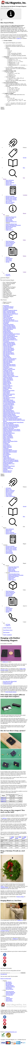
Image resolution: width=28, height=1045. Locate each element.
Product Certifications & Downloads (13, 225)
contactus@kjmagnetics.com (11, 1031)
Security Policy (9, 260)
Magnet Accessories (10, 491)
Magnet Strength (9, 220)
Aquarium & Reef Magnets (8, 404)
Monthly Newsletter (10, 218)
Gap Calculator (9, 200)
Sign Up (2, 108)
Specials (24, 157)
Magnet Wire (5, 464)
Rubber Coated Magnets (8, 379)
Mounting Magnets (7, 331)
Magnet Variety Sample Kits (9, 394)
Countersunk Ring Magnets (8, 342)
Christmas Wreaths (4, 887)
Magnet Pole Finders (7, 434)
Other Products (6, 453)
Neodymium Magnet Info (11, 216)
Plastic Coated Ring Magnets (9, 343)
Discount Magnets (9, 989)
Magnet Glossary (9, 227)
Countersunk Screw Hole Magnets (10, 427)
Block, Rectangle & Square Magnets (10, 320)
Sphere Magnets (6, 392)
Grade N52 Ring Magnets (8, 350)
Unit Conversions (9, 203)
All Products (8, 488)
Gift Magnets (6, 448)
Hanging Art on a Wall (7, 682)
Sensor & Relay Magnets (8, 407)
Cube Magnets (6, 322)
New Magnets (6, 396)
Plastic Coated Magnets (8, 378)
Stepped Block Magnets (8, 329)
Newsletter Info (4, 974)
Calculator (25, 195)
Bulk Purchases (9, 245)
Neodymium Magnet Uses (11, 221)
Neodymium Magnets (7, 449)
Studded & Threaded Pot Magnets (10, 310)
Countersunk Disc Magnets (8, 319)
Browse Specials (9, 492)
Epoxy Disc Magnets (7, 318)
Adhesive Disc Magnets (8, 317)
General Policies (9, 258)
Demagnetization (9, 552)
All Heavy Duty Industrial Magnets (10, 417)
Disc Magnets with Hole (8, 307)
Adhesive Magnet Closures (8, 375)
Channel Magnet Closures (8, 372)
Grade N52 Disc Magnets (8, 348)
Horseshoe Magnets (7, 471)
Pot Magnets (5, 309)
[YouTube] (4, 962)
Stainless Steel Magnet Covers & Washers (11, 430)
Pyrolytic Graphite (7, 467)
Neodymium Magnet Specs (11, 224)
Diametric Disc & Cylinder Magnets (10, 313)
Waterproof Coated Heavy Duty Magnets (11, 429)
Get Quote (8, 274)
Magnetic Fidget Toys (7, 470)
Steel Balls (5, 469)
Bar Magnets (5, 323)
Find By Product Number (11, 184)
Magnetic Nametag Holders (8, 390)
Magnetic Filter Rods (7, 388)
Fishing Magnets (6, 363)
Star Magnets (6, 389)
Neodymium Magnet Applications (10, 450)
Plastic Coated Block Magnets (9, 326)
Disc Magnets (6, 305)
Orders (24, 240)
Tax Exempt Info (9, 244)
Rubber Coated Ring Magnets (9, 344)
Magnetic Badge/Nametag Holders (10, 441)
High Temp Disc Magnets (8, 352)
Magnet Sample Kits (7, 446)
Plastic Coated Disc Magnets (9, 311)
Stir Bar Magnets (6, 391)
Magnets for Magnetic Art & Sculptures (11, 416)
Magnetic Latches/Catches (8, 428)
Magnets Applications (10, 490)
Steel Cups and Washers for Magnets (10, 460)
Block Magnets (9, 983)
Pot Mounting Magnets (8, 332)
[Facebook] (4, 955)
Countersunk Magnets (7, 377)
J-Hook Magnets (6, 356)
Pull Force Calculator (10, 196)
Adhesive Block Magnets (8, 324)
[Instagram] (4, 959)
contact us (19, 38)
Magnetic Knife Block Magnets (9, 415)
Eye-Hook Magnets (7, 357)
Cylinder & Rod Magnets (8, 306)
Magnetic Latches (6, 387)
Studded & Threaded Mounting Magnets (11, 333)
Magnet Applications (7, 447)
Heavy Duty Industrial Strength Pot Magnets (12, 418)
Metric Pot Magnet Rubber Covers (10, 339)
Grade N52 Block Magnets (8, 349)
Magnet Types (9, 489)
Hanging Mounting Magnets (9, 337)
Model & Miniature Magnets (9, 401)
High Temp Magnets (7, 351)
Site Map (7, 261)
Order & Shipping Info (10, 242)
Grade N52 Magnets (7, 346)
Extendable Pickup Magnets (9, 466)
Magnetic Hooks (6, 438)
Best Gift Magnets (7, 454)
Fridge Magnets (6, 398)
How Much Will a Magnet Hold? (10, 681)
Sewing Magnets (6, 316)
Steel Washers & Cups (7, 371)
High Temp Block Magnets (8, 353)
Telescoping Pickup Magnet (9, 433)
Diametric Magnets (7, 382)
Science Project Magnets (8, 408)
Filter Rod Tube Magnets (8, 423)
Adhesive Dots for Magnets (8, 458)
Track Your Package (10, 241)
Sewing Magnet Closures (8, 374)
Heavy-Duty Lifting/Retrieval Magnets (11, 425)
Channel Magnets (6, 330)
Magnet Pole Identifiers (8, 462)
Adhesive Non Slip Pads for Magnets (10, 461)
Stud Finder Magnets (7, 409)
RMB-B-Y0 (3, 801)
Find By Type (8, 183)
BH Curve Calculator (10, 202)
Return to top (3, 978)
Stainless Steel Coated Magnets (9, 338)
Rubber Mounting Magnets (10, 691)
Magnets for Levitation (8, 405)
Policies (24, 256)
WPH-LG (3, 886)
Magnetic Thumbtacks (7, 435)
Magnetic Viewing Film (8, 468)
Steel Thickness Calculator (11, 199)
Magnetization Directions (11, 226)
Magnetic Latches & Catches (9, 369)
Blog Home (8, 978)
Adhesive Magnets (7, 440)
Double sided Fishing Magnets (9, 365)
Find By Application (10, 182)
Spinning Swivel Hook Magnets (9, 358)
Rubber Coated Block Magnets (9, 328)
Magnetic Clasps (6, 384)
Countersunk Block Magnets (9, 325)
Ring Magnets (6, 340)
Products (25, 147)
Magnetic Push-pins (7, 383)
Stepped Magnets (6, 381)
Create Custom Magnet (10, 496)
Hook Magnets (6, 355)
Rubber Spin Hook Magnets (9, 359)
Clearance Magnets (7, 457)
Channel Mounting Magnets (9, 335)
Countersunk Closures (7, 370)
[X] (4, 966)
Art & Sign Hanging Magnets (9, 402)
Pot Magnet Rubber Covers (8, 463)
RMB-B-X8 (5, 661)
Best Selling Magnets (7, 395)
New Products (6, 455)
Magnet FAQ (8, 228)
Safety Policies (9, 259)
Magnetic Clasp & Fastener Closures (10, 376)
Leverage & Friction (7, 683)
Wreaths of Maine (20, 896)
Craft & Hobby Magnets (8, 399)
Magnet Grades (9, 219)
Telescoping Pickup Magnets (9, 397)
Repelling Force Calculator (11, 197)
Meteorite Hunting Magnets (8, 411)
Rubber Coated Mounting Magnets (10, 336)
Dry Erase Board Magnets (8, 403)
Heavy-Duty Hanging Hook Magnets (10, 424)
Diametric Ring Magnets (8, 345)
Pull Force (4, 818)
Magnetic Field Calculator (11, 198)
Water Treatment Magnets (8, 410)
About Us (8, 257)
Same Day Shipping (10, 243)
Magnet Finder (9, 181)
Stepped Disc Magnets (7, 315)
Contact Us (8, 275)
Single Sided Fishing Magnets (9, 364)
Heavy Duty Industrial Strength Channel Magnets (13, 422)
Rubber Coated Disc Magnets (9, 312)
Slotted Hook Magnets (7, 362)
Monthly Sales (6, 456)
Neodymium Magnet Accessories (10, 451)
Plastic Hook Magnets (7, 361)
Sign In (2, 107)
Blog (24, 167)
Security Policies (9, 1000)
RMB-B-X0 (3, 797)
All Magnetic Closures (7, 368)
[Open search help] (11, 14)
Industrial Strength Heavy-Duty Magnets (11, 412)
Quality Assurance (9, 229)
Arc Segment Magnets (7, 385)
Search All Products (10, 180)
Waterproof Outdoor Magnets (9, 414)
